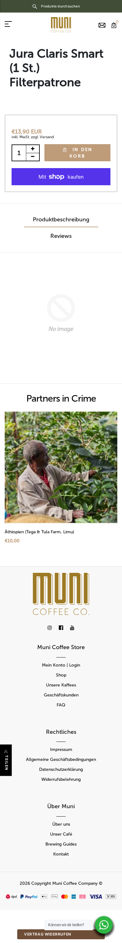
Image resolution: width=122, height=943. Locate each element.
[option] (61, 483)
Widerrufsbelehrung (61, 779)
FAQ (61, 705)
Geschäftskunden (61, 695)
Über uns (61, 824)
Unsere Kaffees (61, 685)
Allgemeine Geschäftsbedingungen (61, 759)
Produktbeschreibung (61, 219)
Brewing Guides (61, 844)
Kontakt (61, 854)
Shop (61, 675)
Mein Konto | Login (61, 665)
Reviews (61, 236)
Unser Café (61, 834)
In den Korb (81, 153)
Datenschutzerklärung (61, 769)
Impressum (61, 749)
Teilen (6, 763)
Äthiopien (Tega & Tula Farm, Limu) (39, 532)
